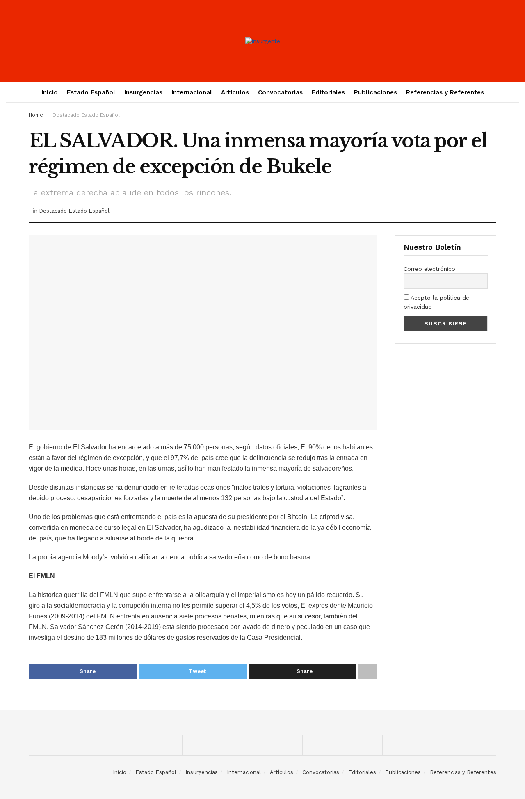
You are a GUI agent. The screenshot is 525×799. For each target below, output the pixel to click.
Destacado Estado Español (86, 115)
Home (36, 115)
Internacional (191, 92)
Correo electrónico (429, 269)
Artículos (235, 92)
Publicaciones (375, 92)
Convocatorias (280, 92)
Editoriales (328, 92)
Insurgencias (143, 92)
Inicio (49, 92)
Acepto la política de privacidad (436, 302)
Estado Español (91, 92)
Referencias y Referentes (445, 92)
